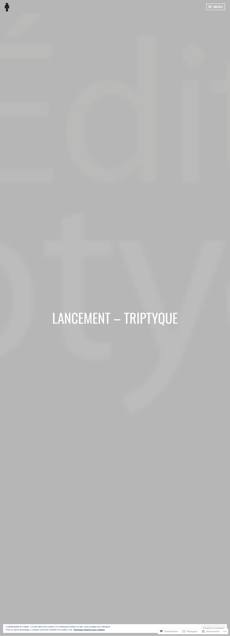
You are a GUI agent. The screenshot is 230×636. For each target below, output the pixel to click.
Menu (217, 7)
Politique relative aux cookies (89, 630)
